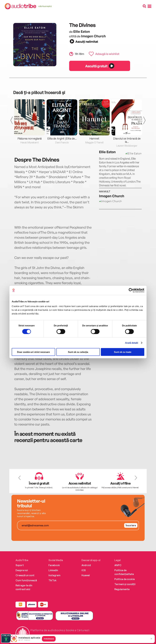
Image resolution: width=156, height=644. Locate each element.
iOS (84, 570)
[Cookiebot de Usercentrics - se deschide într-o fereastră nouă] (131, 290)
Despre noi (22, 570)
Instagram (54, 575)
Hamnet (94, 138)
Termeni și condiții (124, 584)
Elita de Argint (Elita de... (62, 138)
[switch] (61, 331)
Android (86, 565)
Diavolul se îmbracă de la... (127, 140)
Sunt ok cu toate (122, 352)
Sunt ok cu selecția (78, 352)
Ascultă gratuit (96, 66)
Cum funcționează (26, 580)
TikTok (52, 580)
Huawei (86, 575)
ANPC (117, 565)
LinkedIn (53, 570)
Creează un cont (25, 575)
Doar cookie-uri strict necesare (33, 352)
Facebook (54, 565)
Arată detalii (131, 342)
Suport (20, 565)
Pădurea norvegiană (30, 138)
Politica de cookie (124, 579)
